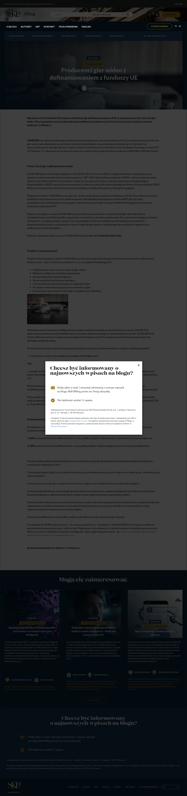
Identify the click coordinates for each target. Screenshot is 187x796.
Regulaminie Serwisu (79, 421)
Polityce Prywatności (59, 426)
